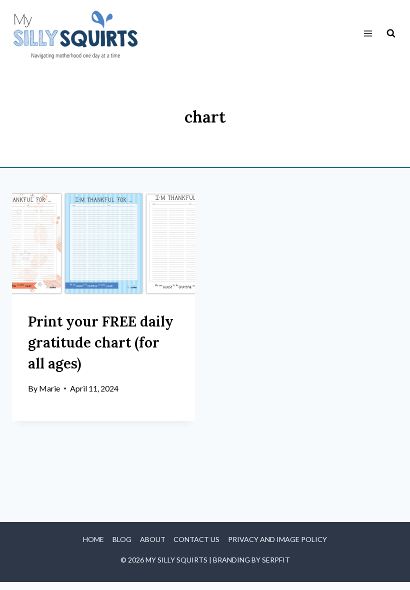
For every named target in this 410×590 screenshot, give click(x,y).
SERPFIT (276, 560)
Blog (122, 539)
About (153, 539)
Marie (49, 388)
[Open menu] (367, 34)
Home (93, 539)
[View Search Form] (391, 33)
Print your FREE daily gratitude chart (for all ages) (101, 342)
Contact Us (197, 539)
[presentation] (103, 243)
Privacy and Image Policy (277, 539)
